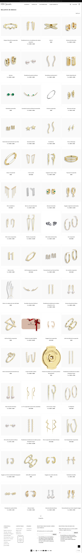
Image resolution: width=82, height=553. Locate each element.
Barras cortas (11, 270)
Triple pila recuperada (71, 172)
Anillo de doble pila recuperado (71, 338)
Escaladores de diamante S (51, 75)
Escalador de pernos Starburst (31, 303)
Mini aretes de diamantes (51, 236)
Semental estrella (31, 141)
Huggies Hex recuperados (51, 338)
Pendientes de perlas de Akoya (31, 75)
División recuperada (51, 108)
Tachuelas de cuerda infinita (11, 508)
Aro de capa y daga (51, 406)
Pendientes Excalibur (71, 474)
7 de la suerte (31, 172)
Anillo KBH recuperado (31, 474)
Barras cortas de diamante (31, 206)
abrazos (10, 75)
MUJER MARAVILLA (54, 4)
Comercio (26, 4)
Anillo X (51, 40)
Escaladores (51, 141)
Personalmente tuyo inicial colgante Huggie (71, 508)
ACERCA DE (34, 4)
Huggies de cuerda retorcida (51, 474)
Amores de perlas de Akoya (71, 303)
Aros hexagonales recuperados (71, 439)
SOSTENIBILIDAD (43, 4)
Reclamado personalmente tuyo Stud (11, 141)
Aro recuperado (71, 236)
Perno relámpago (71, 141)
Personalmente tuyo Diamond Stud (51, 270)
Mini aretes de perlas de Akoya (11, 439)
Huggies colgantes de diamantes (71, 206)
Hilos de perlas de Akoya (10, 406)
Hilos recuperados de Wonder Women (51, 439)
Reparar (71, 541)
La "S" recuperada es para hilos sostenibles (30, 406)
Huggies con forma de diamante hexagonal (10, 474)
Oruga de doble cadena (31, 371)
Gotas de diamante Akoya (51, 508)
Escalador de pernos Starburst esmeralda (31, 108)
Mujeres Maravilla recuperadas (11, 40)
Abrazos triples (31, 508)
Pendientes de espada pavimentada (31, 541)
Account (75, 4)
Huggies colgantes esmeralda (10, 541)
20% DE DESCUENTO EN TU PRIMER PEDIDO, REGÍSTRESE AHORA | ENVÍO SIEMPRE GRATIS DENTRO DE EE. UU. (41, 1)
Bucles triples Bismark (71, 75)
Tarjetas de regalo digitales (31, 338)
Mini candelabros (11, 206)
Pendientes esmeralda (11, 108)
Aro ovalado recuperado (71, 270)
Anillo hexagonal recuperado (31, 270)
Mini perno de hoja (71, 108)
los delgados (71, 406)
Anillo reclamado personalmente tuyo (11, 371)
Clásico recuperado (10, 172)
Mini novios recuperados (10, 236)
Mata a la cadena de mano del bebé (11, 303)
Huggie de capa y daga (51, 172)
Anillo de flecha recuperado (11, 338)
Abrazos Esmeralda (51, 206)
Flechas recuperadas (31, 236)
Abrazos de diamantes (71, 40)
